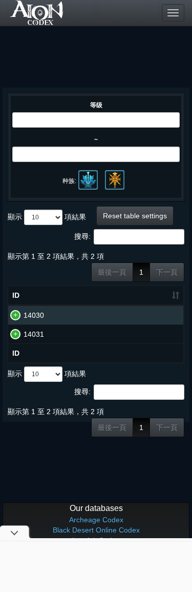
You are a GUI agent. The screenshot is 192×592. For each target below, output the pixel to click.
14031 (34, 334)
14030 (34, 315)
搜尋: (82, 236)
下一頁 (167, 272)
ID (15, 295)
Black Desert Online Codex (96, 530)
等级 (96, 105)
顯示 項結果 (47, 217)
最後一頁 (112, 272)
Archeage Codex (96, 520)
